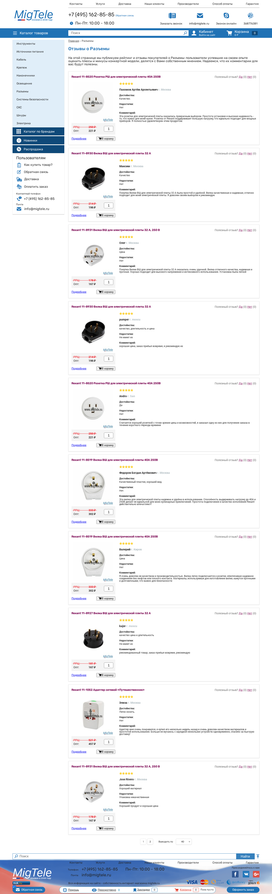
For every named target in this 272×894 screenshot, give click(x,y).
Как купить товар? (38, 164)
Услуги (100, 4)
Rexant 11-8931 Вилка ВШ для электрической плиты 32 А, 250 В (115, 230)
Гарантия (252, 4)
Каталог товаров (34, 33)
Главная (73, 41)
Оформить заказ (243, 889)
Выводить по (166, 841)
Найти (245, 856)
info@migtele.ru (36, 209)
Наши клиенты (154, 4)
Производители (188, 4)
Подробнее (78, 138)
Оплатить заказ (36, 186)
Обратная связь (124, 15)
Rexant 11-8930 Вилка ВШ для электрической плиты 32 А (111, 153)
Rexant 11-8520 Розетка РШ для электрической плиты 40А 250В (116, 76)
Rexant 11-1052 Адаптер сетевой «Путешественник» (108, 690)
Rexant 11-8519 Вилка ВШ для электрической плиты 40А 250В (114, 460)
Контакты (75, 4)
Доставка (124, 4)
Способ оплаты (222, 4)
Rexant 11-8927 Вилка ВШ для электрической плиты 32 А (111, 613)
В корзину (108, 138)
